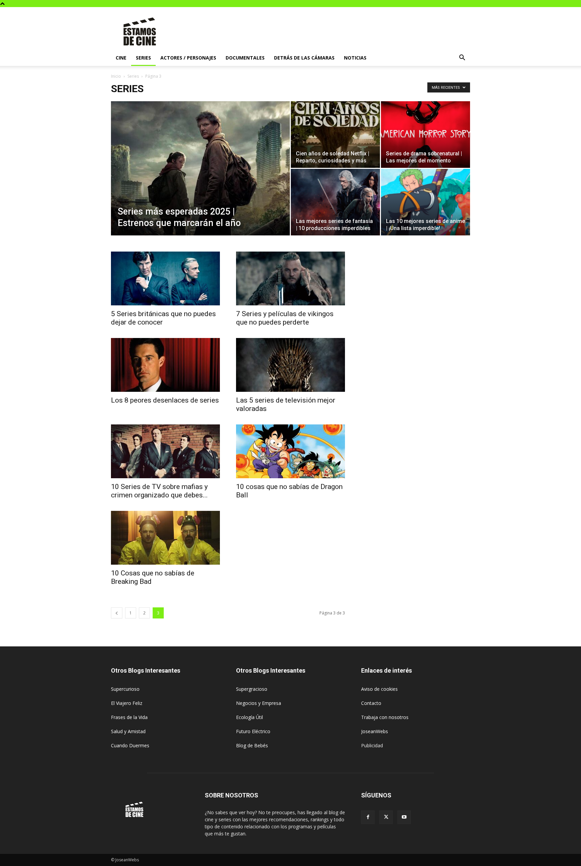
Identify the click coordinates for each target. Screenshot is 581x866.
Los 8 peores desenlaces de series (165, 400)
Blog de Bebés (252, 745)
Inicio (116, 76)
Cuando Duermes (130, 745)
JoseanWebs (374, 731)
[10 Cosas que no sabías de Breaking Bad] (165, 538)
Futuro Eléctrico (253, 731)
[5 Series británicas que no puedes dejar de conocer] (165, 278)
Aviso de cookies (379, 689)
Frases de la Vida (129, 717)
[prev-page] (116, 612)
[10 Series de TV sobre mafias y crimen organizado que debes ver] (165, 451)
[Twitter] (386, 817)
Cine (121, 57)
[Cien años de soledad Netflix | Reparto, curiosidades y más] (335, 134)
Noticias (355, 57)
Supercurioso (125, 689)
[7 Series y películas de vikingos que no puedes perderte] (290, 278)
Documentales (245, 57)
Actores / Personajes (188, 57)
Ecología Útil (249, 717)
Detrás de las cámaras (304, 57)
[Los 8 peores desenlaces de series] (165, 365)
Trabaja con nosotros (385, 717)
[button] (462, 58)
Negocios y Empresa (258, 703)
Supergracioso (251, 689)
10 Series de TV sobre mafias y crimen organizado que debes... (159, 491)
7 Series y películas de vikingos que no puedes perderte (285, 318)
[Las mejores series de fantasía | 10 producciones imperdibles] (335, 202)
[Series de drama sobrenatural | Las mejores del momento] (425, 134)
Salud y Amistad (128, 731)
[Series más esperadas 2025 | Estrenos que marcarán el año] (200, 179)
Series (143, 57)
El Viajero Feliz (126, 703)
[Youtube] (404, 817)
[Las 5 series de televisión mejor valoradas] (290, 365)
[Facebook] (368, 817)
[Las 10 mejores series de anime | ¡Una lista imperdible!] (425, 202)
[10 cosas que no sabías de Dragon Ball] (290, 451)
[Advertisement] (347, 31)
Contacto (371, 703)
